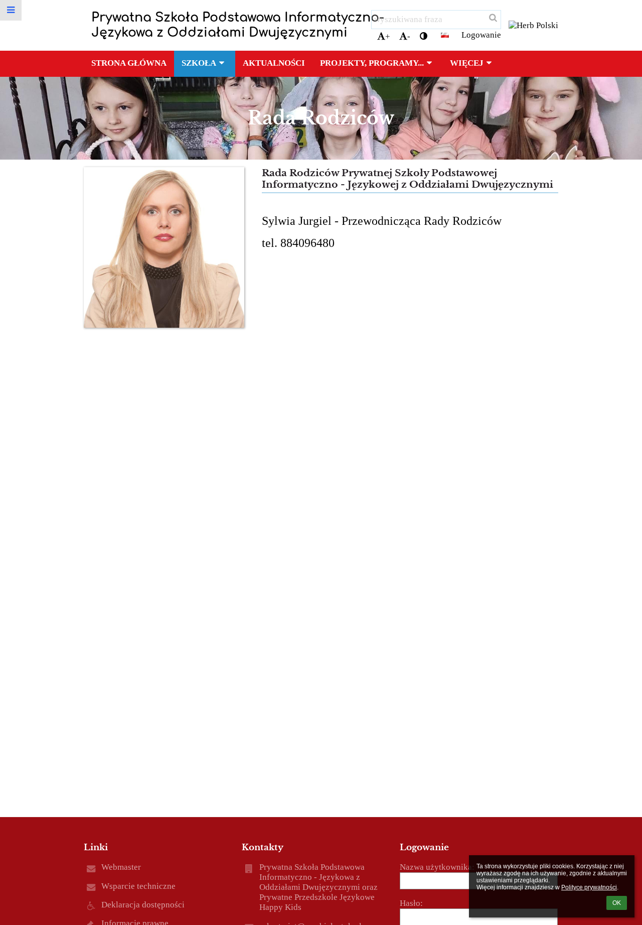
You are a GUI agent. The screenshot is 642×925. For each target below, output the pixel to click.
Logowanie (481, 35)
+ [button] (387, 36)
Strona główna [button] (129, 63)
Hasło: (411, 903)
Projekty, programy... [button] (372, 63)
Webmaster (121, 867)
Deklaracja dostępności (143, 904)
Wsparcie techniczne (138, 886)
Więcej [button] (467, 63)
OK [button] (616, 902)
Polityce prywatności (589, 887)
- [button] (408, 36)
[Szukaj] (493, 18)
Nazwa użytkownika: (437, 867)
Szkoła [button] (199, 63)
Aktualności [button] (274, 63)
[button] (423, 36)
